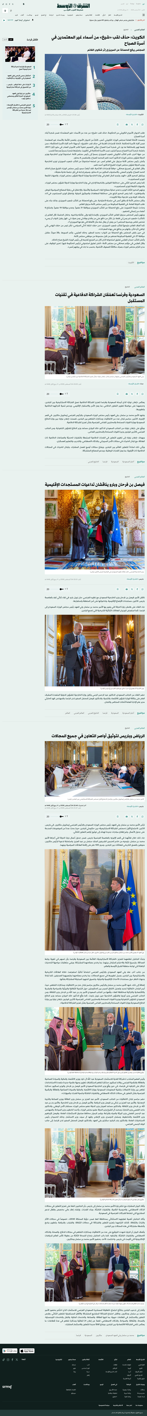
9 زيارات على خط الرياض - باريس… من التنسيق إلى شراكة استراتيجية (18, 85)
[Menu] (143, 15)
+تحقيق (115, 1397)
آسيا (129, 1372)
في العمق (43, 15)
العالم (109, 15)
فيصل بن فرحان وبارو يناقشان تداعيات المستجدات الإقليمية (95, 485)
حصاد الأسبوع (113, 1390)
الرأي (104, 15)
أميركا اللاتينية (127, 1379)
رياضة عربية (127, 1393)
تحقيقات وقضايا (112, 1393)
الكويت (131, 262)
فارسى (122, 4)
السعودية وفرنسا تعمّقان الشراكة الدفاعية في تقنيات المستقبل (111, 19)
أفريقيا (129, 1375)
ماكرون (99, 1335)
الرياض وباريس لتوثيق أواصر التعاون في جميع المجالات (98, 736)
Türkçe (132, 4)
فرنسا (105, 461)
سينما (88, 1372)
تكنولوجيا (70, 15)
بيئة (75, 1372)
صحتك (74, 1365)
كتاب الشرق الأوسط (111, 1372)
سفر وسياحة (141, 1393)
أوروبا (129, 1368)
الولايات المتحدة (127, 1365)
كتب (88, 1365)
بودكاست (29, 15)
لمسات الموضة (141, 1397)
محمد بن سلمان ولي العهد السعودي (120, 1335)
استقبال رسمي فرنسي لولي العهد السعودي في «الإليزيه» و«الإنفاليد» (18, 77)
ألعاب (22, 15)
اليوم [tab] (11, 39)
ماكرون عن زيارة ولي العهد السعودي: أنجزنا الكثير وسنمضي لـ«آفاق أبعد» (18, 96)
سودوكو (73, 1393)
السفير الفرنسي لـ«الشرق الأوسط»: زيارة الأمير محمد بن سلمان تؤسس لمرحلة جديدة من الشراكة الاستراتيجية (19, 109)
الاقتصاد (97, 15)
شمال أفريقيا (138, 1372)
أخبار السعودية (128, 461)
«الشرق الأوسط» (131, 114)
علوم (74, 1368)
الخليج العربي (93, 461)
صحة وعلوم (79, 15)
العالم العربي (139, 29)
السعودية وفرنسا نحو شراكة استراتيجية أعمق (21, 68)
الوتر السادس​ (86, 1368)
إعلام (88, 1375)
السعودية (115, 461)
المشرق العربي (138, 1375)
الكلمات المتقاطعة (71, 1390)
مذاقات (142, 1390)
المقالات (115, 1365)
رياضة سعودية (127, 1390)
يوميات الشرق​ (60, 15)
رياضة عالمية (127, 1397)
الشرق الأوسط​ (118, 15)
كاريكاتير (115, 1368)
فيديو (36, 15)
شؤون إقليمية (141, 1379)
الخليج (126, 30)
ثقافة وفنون (88, 15)
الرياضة (51, 15)
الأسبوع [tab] (5, 39)
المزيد (16, 15)
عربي (144, 4)
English (138, 4)
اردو (127, 4)
